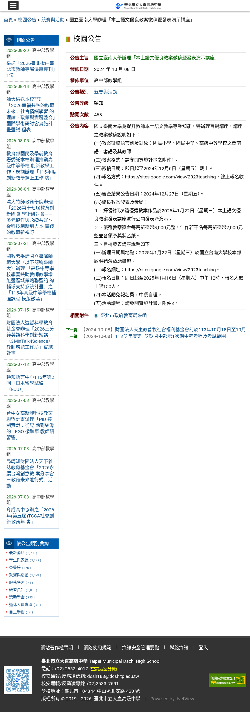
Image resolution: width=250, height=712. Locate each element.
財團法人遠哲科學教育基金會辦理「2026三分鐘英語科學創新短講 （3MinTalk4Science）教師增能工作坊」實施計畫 (30, 338)
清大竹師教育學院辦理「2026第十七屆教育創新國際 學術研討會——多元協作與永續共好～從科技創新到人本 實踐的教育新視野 (30, 217)
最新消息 (23, 552)
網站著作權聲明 (57, 648)
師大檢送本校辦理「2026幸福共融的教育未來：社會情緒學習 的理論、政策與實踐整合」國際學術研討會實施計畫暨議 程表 (30, 115)
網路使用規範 (97, 648)
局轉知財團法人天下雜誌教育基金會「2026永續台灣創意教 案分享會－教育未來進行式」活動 (30, 474)
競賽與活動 (25, 575)
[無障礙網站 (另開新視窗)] (227, 680)
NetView (185, 699)
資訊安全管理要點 (140, 648)
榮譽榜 (20, 567)
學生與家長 (25, 560)
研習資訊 (23, 589)
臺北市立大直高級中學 (116, 699)
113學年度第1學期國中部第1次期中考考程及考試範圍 (153, 336)
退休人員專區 (25, 604)
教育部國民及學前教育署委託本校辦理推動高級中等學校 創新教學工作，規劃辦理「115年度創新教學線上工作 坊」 (31, 166)
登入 (203, 648)
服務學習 (21, 582)
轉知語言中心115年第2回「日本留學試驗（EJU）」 (30, 383)
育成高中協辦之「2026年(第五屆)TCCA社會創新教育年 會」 (30, 516)
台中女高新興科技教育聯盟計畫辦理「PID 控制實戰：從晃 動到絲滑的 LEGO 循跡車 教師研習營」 (30, 425)
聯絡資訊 (179, 648)
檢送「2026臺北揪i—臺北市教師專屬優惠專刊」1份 (30, 69)
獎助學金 (22, 597)
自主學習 (21, 612)
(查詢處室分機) (103, 668)
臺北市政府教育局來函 (123, 315)
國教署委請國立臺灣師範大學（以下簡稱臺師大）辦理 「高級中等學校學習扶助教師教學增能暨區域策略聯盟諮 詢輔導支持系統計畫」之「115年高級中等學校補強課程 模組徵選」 (31, 278)
